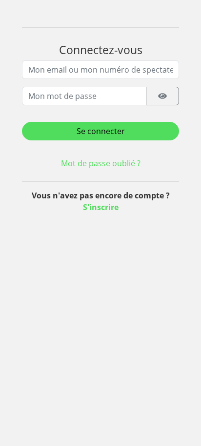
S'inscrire (101, 207)
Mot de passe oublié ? (101, 163)
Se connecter (101, 131)
